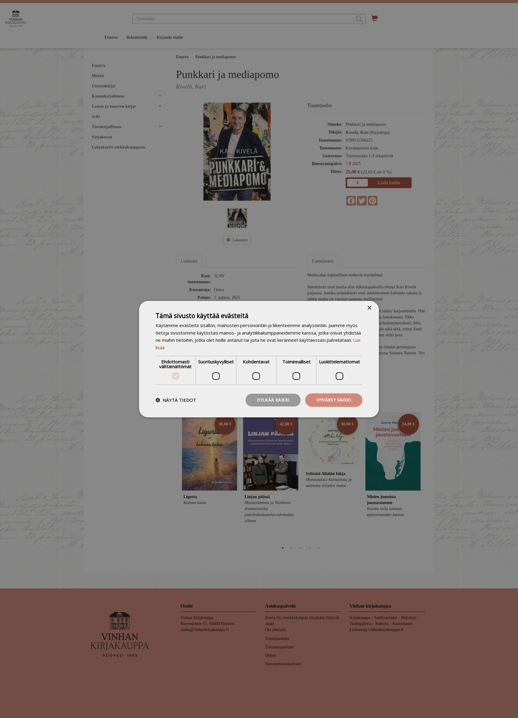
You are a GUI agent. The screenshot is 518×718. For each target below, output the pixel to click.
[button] (176, 400)
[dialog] (259, 359)
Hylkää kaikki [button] (273, 400)
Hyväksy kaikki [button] (334, 400)
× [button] (369, 307)
